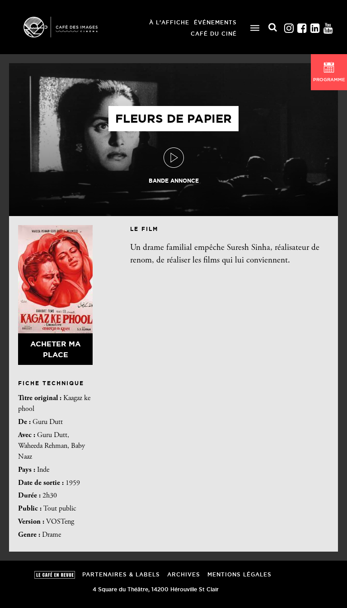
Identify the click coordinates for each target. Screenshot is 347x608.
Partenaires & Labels (121, 574)
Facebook (301, 26)
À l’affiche (169, 22)
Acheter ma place (55, 349)
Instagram (288, 26)
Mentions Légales (239, 574)
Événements (215, 22)
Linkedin (314, 26)
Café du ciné (214, 34)
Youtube (328, 26)
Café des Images (72, 27)
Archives (183, 574)
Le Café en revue (54, 575)
